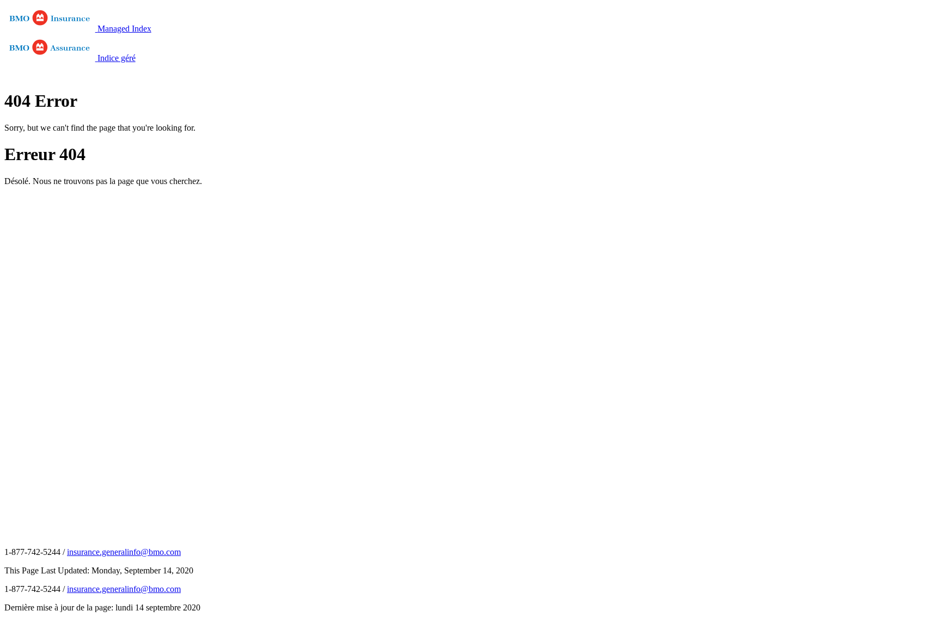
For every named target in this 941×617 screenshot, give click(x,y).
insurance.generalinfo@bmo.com (124, 552)
